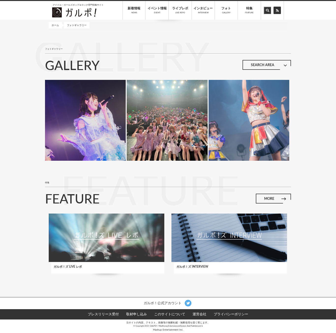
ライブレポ (180, 10)
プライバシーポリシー (231, 314)
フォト (226, 10)
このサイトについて (169, 314)
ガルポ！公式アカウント (163, 303)
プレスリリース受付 (103, 314)
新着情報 (134, 10)
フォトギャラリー (77, 25)
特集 (249, 10)
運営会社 (199, 314)
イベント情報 (157, 10)
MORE (269, 199)
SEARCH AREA (262, 65)
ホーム (55, 25)
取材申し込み (136, 314)
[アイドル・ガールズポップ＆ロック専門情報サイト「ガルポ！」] (74, 12)
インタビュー (203, 10)
